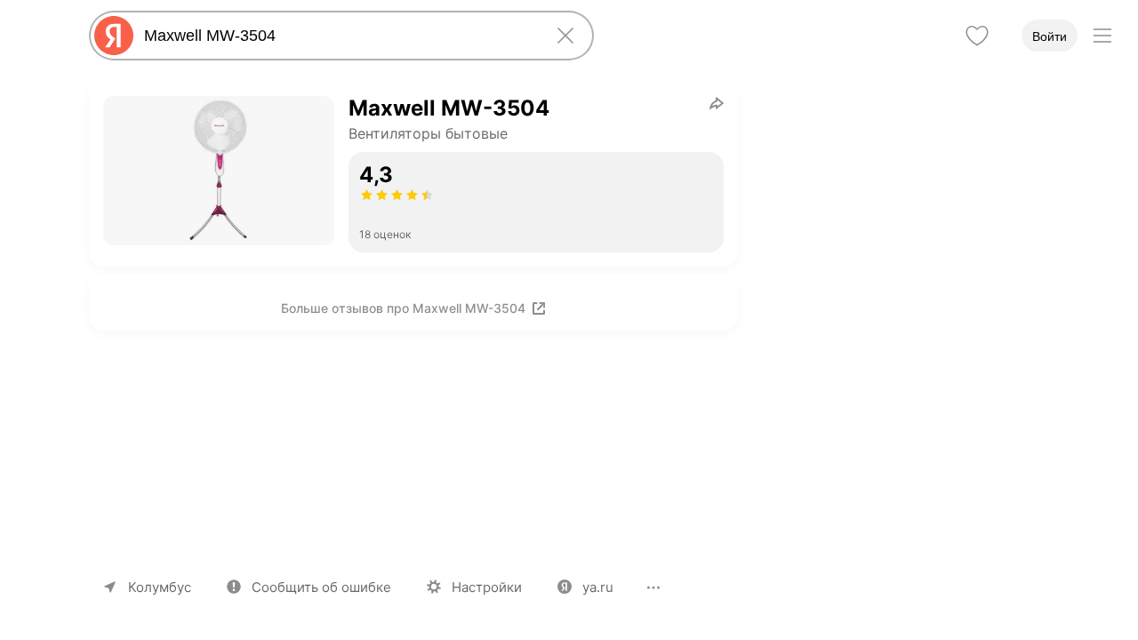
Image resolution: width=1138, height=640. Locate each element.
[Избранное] (977, 35)
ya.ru (597, 587)
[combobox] (337, 35)
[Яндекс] (113, 35)
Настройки (487, 587)
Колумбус (159, 587)
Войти (1049, 36)
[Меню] (1102, 35)
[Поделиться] (716, 103)
